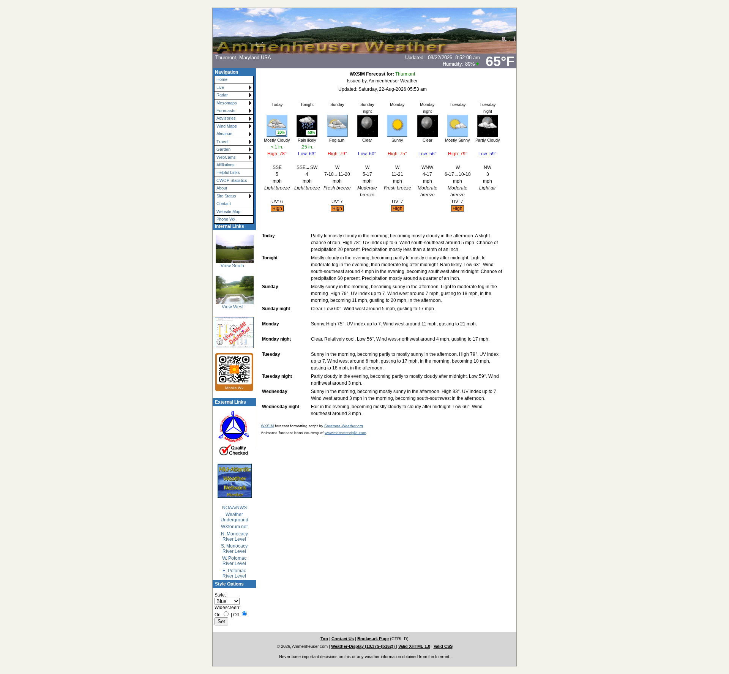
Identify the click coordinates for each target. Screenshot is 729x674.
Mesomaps (226, 103)
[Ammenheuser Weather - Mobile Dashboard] (232, 372)
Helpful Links (228, 172)
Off (236, 614)
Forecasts (225, 110)
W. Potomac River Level (234, 561)
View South (232, 265)
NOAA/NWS (234, 507)
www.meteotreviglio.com (345, 433)
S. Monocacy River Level (234, 548)
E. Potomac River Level (234, 573)
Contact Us (342, 638)
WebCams (226, 157)
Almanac (224, 133)
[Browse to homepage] (364, 52)
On (218, 614)
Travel (222, 141)
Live (220, 87)
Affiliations (225, 165)
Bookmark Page (373, 638)
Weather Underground (234, 517)
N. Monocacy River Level (234, 536)
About (221, 188)
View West (232, 306)
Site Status (226, 196)
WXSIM (267, 426)
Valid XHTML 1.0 (414, 646)
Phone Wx (225, 219)
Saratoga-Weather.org (343, 426)
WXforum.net (234, 526)
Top (324, 638)
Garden (223, 149)
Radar (222, 95)
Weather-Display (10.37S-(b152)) (363, 646)
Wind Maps (226, 126)
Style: (220, 595)
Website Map (228, 211)
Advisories (226, 118)
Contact (223, 203)
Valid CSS (443, 646)
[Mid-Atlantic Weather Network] (234, 480)
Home (221, 79)
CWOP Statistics (231, 180)
